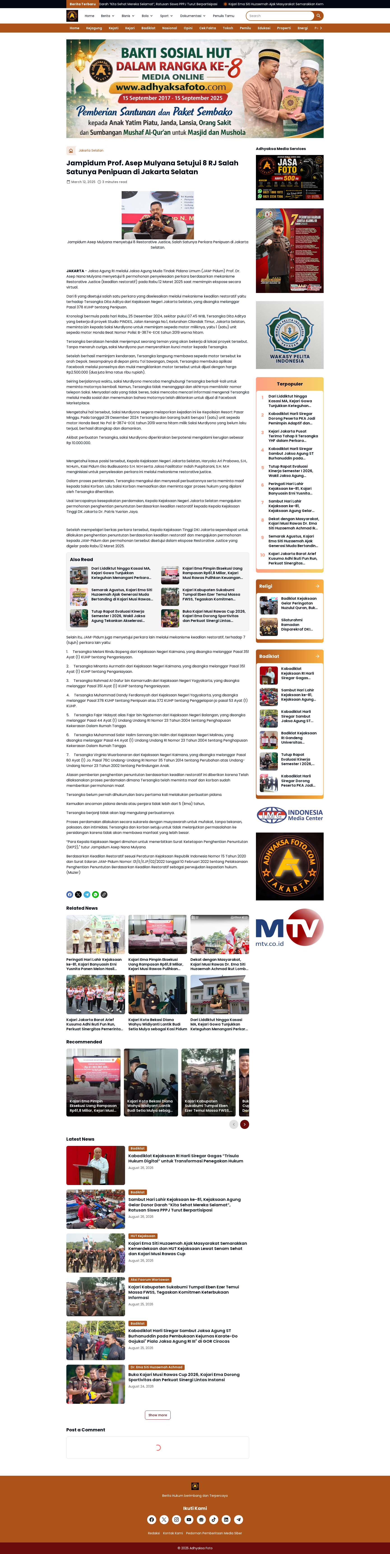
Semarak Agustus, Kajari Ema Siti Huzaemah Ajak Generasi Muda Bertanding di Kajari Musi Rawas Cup (121, 595)
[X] (78, 894)
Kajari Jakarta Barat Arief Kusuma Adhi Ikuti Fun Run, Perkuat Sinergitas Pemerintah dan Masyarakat (94, 1025)
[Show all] (317, 586)
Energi (303, 28)
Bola (145, 16)
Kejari (130, 28)
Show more (158, 1415)
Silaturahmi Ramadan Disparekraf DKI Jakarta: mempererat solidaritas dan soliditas (295, 625)
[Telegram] (87, 894)
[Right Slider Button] (319, 28)
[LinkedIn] (226, 1519)
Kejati (113, 28)
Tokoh (228, 28)
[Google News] (201, 1519)
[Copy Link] (104, 894)
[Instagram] (176, 1519)
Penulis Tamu (223, 16)
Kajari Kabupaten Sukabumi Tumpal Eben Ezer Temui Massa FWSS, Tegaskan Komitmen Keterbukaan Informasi (211, 595)
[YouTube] (188, 1519)
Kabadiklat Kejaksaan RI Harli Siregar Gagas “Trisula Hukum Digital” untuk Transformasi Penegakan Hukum (185, 1158)
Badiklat (149, 28)
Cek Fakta (207, 28)
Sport (164, 16)
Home (89, 16)
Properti (284, 28)
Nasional (169, 28)
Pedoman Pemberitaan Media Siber (214, 1533)
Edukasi (264, 28)
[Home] (70, 150)
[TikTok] (213, 1519)
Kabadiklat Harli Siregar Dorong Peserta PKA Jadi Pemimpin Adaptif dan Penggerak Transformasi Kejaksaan (292, 419)
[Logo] (195, 1486)
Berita (105, 16)
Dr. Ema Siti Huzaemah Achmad (156, 1367)
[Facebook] (69, 894)
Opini (188, 28)
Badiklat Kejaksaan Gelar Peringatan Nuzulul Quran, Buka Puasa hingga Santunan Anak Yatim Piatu (299, 603)
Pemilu (245, 28)
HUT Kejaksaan (143, 1236)
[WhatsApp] (95, 894)
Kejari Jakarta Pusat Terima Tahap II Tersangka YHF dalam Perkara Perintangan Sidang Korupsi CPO (293, 436)
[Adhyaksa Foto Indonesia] (72, 16)
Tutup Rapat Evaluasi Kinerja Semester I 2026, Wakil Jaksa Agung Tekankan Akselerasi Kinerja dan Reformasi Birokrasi (120, 616)
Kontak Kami (173, 1533)
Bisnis (126, 16)
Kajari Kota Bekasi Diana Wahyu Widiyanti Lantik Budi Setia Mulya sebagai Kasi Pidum (157, 1025)
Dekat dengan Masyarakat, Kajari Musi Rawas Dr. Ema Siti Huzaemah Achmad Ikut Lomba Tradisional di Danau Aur (219, 964)
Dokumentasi (190, 16)
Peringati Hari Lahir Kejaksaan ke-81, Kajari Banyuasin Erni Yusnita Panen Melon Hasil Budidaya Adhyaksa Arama (94, 964)
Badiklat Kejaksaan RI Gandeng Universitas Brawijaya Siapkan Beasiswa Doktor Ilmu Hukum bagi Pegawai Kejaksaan (299, 738)
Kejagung (94, 28)
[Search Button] (318, 15)
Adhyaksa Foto (201, 1548)
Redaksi (154, 1533)
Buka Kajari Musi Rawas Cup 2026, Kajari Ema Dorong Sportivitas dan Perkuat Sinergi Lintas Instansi (214, 616)
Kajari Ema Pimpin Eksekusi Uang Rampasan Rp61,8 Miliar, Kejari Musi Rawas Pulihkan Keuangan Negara (212, 573)
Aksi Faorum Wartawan (150, 1279)
